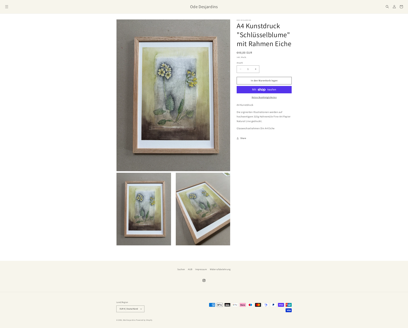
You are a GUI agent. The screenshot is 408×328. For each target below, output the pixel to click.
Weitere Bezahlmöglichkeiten (264, 97)
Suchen (181, 269)
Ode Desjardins (129, 320)
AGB (190, 269)
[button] (6, 6)
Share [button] (243, 138)
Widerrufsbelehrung (220, 269)
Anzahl (240, 62)
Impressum (201, 269)
